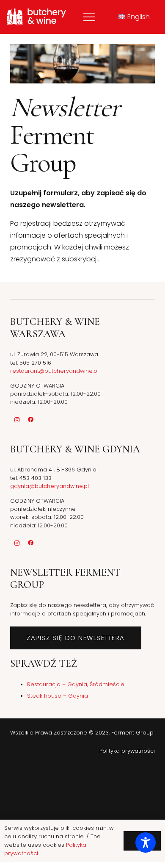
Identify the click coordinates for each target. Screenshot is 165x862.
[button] (89, 17)
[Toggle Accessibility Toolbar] (146, 843)
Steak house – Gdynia (57, 695)
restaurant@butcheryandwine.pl (54, 370)
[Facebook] (30, 420)
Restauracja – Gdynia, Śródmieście (75, 684)
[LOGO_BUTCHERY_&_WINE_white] (36, 16)
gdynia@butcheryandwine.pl (49, 486)
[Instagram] (17, 420)
